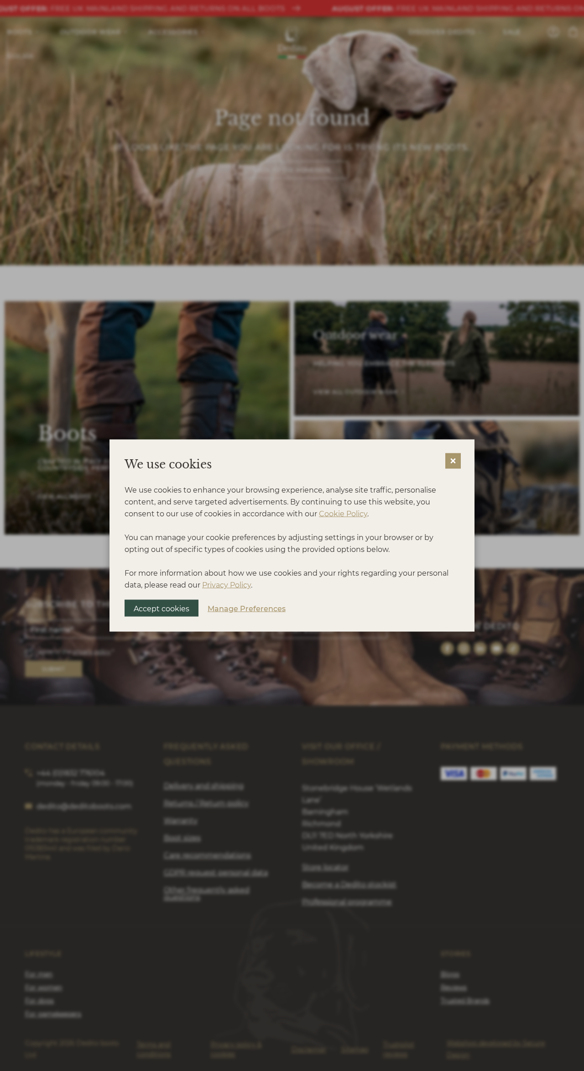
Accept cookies (161, 608)
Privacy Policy (226, 584)
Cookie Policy (343, 513)
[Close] (453, 461)
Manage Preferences (247, 608)
